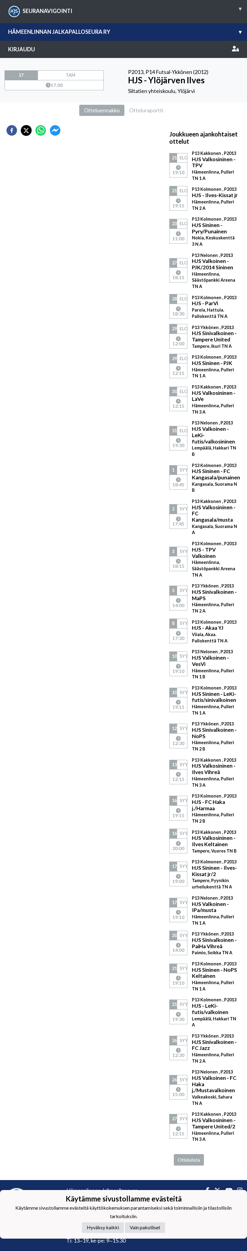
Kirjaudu (21, 49)
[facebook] (11, 130)
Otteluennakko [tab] (102, 110)
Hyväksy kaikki (103, 1227)
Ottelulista (189, 1160)
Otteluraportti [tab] (146, 110)
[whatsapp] (40, 130)
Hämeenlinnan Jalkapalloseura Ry (125, 31)
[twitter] (26, 130)
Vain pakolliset (145, 1227)
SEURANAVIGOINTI (132, 9)
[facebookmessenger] (55, 130)
